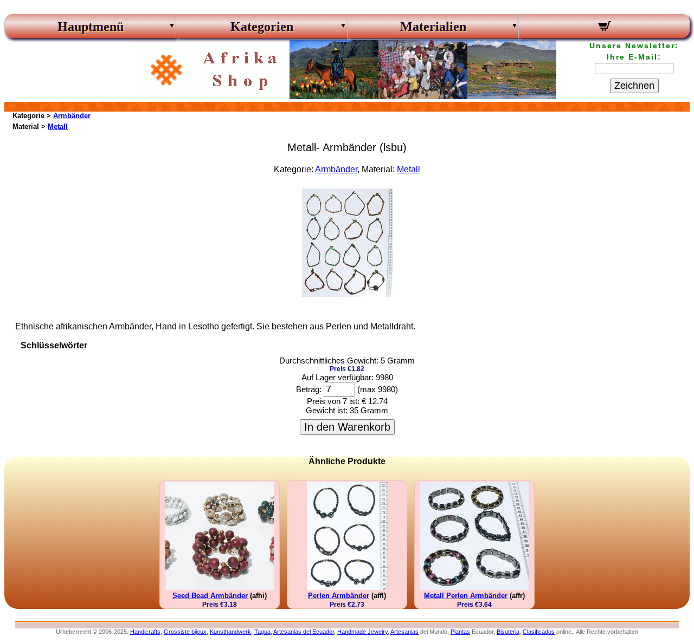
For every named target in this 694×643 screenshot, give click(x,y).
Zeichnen (634, 85)
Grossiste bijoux (185, 631)
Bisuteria (508, 631)
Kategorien (261, 27)
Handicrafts (145, 631)
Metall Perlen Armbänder (465, 596)
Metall (58, 126)
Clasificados (539, 631)
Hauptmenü (90, 27)
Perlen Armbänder (338, 596)
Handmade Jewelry (362, 631)
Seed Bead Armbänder (210, 596)
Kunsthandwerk (230, 631)
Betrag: (309, 389)
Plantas (460, 631)
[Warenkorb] (604, 28)
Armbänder (72, 116)
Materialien (433, 27)
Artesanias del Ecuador (303, 631)
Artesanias (404, 631)
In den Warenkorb (347, 427)
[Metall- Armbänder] (347, 293)
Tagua (262, 631)
